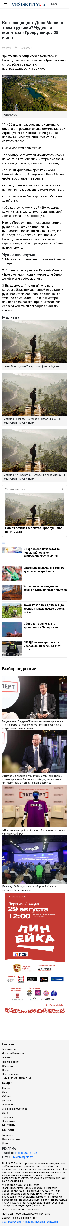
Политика (7, 1057)
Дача (5, 1112)
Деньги (6, 1100)
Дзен (5, 1143)
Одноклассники (11, 1139)
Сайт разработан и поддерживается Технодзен (30, 1221)
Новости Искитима (13, 1053)
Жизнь (6, 1088)
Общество (8, 1066)
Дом (4, 1092)
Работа (6, 1096)
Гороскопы (8, 1104)
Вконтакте (8, 1135)
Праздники (8, 1121)
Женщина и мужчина (14, 1108)
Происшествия (10, 1061)
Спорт (5, 1070)
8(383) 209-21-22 (26, 1152)
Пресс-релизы (10, 1074)
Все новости (9, 1049)
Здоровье (8, 1117)
